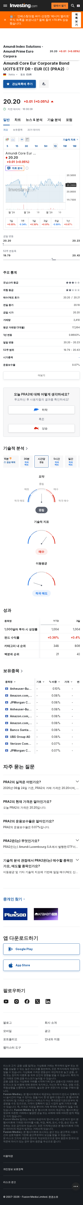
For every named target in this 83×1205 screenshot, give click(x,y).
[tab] (9, 461)
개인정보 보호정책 (13, 1169)
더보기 (41, 375)
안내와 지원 (52, 1039)
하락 (45, 409)
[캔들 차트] (7, 139)
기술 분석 (54, 120)
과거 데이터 (33, 129)
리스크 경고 (9, 1182)
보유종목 (18, 129)
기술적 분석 (13, 448)
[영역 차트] (13, 139)
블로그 (7, 1022)
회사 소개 (51, 1022)
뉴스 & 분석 (34, 120)
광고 (47, 1031)
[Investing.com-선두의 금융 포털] (23, 5)
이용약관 (8, 1155)
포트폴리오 (10, 1039)
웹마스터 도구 (12, 1047)
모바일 (7, 1031)
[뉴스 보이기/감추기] (27, 139)
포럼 (69, 120)
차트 (18, 120)
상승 (45, 428)
